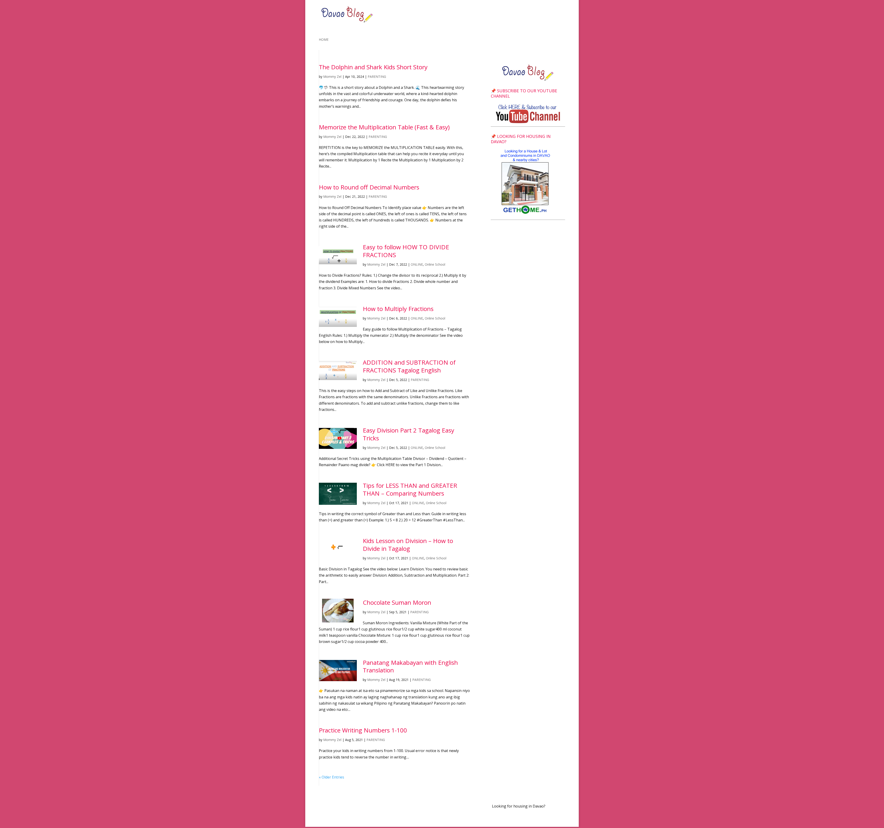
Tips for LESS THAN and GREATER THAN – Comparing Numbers (410, 489)
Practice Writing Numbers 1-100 (363, 730)
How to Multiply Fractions (398, 309)
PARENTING (377, 76)
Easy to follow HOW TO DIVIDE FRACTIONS (406, 251)
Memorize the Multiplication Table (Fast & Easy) (384, 127)
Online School (435, 264)
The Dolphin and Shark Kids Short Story (373, 67)
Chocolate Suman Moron (397, 602)
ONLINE (417, 264)
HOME (324, 40)
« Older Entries (331, 777)
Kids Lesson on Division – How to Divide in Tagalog (408, 545)
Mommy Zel (332, 76)
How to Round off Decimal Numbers (369, 187)
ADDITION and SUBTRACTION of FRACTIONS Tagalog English (409, 366)
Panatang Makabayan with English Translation (410, 666)
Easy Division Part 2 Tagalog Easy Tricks (408, 434)
